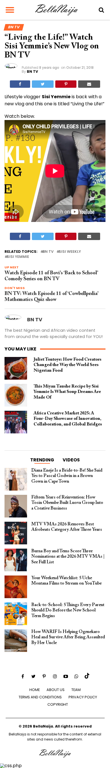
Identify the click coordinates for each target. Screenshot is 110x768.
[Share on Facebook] (20, 84)
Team (76, 689)
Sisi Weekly (70, 252)
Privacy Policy (83, 697)
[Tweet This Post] (43, 84)
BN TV (32, 71)
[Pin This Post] (65, 84)
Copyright (57, 704)
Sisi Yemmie (18, 257)
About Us (56, 689)
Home (34, 689)
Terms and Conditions (40, 697)
